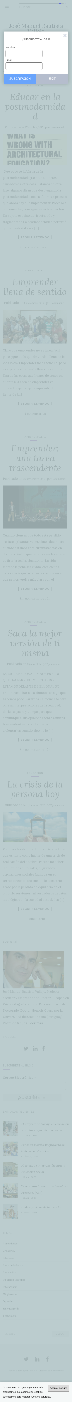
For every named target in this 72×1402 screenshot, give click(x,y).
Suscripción (20, 78)
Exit (65, 36)
